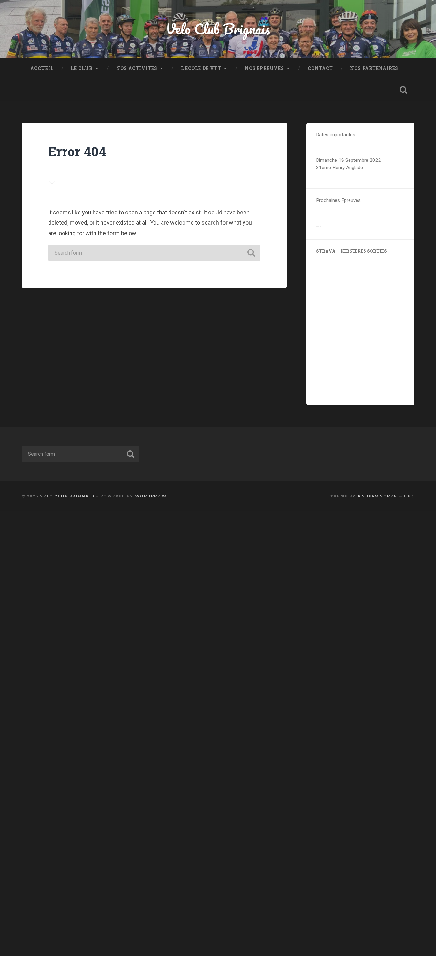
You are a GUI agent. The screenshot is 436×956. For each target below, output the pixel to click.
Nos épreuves (264, 68)
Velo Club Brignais (218, 28)
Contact (320, 68)
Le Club (82, 68)
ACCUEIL (42, 68)
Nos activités (136, 68)
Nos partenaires (374, 68)
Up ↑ (408, 495)
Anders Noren (377, 495)
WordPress (150, 495)
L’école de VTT (201, 68)
